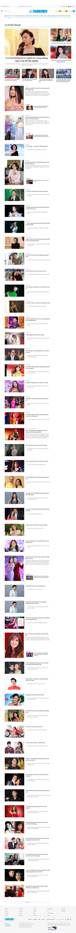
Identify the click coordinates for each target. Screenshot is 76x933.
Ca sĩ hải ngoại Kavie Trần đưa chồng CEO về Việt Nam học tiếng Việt (37, 163)
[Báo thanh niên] (38, 11)
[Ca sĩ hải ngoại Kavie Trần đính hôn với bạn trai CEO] (14, 482)
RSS (39, 919)
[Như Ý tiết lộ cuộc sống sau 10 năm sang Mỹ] (14, 450)
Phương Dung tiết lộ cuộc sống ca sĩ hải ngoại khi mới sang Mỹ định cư (38, 319)
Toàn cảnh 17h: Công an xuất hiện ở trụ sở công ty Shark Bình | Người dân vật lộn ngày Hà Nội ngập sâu (63, 80)
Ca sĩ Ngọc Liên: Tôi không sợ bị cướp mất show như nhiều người (37, 493)
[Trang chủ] (5, 16)
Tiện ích (26, 6)
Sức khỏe (27, 15)
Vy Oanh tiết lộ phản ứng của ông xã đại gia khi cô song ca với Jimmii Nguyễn (37, 118)
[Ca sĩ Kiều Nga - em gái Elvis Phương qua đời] (14, 150)
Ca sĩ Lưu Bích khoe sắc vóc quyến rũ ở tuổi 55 (37, 461)
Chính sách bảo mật (51, 919)
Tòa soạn (43, 919)
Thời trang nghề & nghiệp (31, 428)
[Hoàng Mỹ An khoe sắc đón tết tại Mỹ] (14, 700)
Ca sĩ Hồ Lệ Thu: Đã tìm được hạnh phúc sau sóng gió (38, 259)
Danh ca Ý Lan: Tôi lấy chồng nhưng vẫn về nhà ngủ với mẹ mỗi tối (37, 759)
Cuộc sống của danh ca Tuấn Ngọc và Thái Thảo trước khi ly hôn (12, 80)
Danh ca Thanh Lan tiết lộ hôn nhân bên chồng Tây (36, 634)
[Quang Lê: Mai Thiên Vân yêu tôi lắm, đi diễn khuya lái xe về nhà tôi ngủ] (14, 891)
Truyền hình (28, 237)
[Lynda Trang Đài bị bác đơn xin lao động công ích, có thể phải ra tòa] (14, 98)
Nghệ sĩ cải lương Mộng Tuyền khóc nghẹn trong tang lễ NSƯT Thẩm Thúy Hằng (38, 828)
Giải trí (45, 15)
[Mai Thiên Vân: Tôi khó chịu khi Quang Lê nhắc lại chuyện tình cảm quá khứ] (14, 843)
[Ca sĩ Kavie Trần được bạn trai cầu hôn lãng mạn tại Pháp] (14, 514)
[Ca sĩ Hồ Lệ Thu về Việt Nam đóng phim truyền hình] (14, 259)
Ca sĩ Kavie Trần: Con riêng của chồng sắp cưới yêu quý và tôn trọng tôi (38, 372)
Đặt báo (29, 919)
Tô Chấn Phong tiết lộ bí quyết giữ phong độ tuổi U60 (37, 791)
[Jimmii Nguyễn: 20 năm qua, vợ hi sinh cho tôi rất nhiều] (14, 779)
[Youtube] (68, 6)
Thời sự (11, 15)
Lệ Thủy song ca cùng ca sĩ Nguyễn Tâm (35, 742)
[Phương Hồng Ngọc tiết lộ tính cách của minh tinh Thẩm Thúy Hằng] (14, 827)
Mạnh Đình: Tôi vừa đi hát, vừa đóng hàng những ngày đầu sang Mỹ (36, 602)
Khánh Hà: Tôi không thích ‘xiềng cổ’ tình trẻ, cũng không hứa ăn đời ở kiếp (37, 876)
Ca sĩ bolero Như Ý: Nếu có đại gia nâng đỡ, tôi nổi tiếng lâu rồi (37, 449)
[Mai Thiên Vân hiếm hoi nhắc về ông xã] (60, 34)
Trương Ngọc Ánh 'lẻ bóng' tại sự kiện (35, 334)
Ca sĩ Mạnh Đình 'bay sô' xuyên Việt (34, 589)
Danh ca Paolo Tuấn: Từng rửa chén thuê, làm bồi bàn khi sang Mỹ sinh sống (38, 240)
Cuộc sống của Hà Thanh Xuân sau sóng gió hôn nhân (37, 213)
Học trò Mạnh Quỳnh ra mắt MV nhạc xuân (36, 683)
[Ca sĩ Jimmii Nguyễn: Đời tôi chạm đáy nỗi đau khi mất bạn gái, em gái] (29, 137)
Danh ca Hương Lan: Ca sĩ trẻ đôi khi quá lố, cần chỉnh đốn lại (37, 541)
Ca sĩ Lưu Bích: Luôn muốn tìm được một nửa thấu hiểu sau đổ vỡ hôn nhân (37, 855)
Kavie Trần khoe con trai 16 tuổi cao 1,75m (41, 181)
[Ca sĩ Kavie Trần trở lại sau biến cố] (14, 732)
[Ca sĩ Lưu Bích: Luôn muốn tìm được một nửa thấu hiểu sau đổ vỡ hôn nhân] (14, 859)
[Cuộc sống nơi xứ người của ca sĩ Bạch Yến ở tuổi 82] (14, 291)
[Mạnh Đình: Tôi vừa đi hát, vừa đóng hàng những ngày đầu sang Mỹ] (14, 607)
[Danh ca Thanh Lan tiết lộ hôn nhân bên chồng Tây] (14, 645)
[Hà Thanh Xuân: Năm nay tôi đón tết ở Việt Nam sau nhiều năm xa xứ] (14, 211)
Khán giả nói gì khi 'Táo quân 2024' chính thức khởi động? (38, 404)
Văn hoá (35, 911)
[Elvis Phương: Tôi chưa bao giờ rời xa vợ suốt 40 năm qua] (14, 354)
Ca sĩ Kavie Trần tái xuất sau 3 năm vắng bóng (37, 730)
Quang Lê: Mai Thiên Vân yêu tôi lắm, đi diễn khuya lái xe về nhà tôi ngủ (38, 844)
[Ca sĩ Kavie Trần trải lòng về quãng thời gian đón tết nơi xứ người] (14, 370)
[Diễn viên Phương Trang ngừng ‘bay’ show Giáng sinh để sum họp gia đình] (14, 434)
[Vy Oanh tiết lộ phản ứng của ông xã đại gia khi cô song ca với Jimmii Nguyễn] (14, 127)
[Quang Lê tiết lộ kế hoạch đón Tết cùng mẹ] (14, 195)
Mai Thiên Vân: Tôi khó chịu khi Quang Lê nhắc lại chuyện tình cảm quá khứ (37, 716)
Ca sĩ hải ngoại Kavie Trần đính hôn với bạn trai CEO (38, 274)
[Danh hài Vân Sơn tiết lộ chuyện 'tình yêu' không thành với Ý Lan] (14, 568)
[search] (12, 11)
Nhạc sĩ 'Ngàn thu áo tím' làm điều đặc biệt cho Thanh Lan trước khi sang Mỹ (41, 654)
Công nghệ (53, 15)
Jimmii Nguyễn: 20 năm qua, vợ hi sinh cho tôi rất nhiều (37, 775)
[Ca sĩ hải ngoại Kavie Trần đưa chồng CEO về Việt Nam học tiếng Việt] (14, 172)
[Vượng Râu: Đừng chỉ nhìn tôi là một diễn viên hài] (14, 402)
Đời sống (23, 15)
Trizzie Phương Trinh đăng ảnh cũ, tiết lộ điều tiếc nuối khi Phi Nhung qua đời (37, 663)
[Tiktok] (72, 6)
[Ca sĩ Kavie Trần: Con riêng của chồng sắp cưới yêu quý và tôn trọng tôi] (14, 418)
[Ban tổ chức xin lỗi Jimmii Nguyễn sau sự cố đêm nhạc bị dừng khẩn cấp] (14, 623)
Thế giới (15, 15)
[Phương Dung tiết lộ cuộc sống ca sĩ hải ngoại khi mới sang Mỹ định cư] (14, 322)
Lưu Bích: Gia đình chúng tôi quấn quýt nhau (36, 464)
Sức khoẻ (21, 911)
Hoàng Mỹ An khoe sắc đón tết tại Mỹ (35, 528)
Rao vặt (63, 911)
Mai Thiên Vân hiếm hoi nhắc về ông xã (61, 43)
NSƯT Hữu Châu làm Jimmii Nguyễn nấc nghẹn (37, 622)
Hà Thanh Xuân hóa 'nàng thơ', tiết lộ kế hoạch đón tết (61, 61)
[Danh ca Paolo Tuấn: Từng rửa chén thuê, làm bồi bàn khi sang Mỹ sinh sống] (14, 243)
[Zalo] (74, 6)
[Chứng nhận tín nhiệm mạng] (52, 929)
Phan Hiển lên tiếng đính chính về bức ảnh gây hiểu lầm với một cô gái (38, 699)
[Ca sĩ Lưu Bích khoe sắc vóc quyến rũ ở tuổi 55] (14, 466)
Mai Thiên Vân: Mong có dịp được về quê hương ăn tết (37, 711)
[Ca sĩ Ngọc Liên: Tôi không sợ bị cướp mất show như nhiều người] (14, 498)
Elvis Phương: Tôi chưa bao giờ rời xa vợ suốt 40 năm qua (37, 351)
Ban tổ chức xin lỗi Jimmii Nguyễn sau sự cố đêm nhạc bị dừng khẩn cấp (38, 618)
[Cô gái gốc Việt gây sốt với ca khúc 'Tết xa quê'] (14, 386)
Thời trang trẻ (68, 15)
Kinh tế (19, 15)
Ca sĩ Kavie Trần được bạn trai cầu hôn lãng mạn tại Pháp (37, 509)
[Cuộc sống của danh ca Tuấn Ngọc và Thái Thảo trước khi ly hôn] (12, 73)
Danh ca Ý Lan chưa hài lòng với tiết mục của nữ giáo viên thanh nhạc (38, 764)
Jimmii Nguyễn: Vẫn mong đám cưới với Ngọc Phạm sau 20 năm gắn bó (38, 780)
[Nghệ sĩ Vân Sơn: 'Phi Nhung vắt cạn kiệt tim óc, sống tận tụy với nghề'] (29, 578)
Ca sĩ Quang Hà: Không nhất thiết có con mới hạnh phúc (38, 228)
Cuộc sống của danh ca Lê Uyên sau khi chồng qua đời (38, 292)
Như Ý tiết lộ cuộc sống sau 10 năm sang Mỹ (36, 306)
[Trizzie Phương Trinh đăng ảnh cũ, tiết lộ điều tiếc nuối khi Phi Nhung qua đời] (14, 668)
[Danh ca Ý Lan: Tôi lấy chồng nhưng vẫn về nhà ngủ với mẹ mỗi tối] (14, 763)
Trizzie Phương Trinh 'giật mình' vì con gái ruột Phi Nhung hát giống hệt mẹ (37, 668)
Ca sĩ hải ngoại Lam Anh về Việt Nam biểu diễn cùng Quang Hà (38, 224)
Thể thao (49, 15)
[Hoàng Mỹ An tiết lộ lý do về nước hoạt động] (14, 530)
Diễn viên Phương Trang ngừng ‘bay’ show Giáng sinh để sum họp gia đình (36, 431)
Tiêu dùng (63, 15)
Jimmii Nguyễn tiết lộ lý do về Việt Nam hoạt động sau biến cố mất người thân (37, 812)
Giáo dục (34, 15)
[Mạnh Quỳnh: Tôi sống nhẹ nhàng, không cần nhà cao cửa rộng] (14, 684)
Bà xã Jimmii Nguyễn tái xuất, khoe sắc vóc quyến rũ (36, 807)
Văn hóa (42, 15)
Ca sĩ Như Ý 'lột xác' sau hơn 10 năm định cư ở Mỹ (38, 303)
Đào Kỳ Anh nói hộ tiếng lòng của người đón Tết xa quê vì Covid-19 (38, 386)
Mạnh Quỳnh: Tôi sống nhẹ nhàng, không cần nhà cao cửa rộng (37, 679)
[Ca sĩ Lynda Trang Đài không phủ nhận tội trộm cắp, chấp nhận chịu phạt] (46, 73)
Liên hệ (30, 6)
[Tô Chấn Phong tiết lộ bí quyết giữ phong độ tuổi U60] (14, 795)
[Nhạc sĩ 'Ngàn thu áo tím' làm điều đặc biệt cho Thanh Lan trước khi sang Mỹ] (29, 654)
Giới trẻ (30, 15)
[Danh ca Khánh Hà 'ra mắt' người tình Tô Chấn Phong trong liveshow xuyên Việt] (14, 875)
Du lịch (38, 15)
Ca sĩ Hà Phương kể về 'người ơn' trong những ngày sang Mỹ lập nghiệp (26, 59)
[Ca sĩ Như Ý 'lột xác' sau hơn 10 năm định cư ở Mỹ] (14, 307)
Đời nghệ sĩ (27, 115)
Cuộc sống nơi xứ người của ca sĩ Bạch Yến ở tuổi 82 (37, 287)
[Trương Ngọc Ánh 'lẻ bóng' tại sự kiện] (14, 338)
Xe (56, 15)
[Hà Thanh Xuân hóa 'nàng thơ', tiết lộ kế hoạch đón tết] (60, 52)
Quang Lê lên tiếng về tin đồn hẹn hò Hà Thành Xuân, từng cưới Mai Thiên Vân (38, 891)
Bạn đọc (63, 908)
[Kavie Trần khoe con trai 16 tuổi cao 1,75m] (29, 182)
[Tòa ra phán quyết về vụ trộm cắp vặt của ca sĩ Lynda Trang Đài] (29, 73)
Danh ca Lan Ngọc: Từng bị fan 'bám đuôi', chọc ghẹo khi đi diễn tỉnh (38, 244)
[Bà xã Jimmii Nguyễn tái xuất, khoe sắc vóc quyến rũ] (14, 811)
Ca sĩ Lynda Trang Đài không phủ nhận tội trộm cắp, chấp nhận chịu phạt (46, 80)
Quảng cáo (35, 919)
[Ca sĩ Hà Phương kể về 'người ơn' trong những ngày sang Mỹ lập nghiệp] (27, 42)
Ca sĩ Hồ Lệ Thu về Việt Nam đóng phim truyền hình (37, 255)
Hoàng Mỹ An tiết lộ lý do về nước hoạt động (36, 525)
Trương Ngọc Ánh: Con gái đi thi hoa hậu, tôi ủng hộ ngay (38, 339)
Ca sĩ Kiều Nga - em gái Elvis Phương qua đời (37, 146)
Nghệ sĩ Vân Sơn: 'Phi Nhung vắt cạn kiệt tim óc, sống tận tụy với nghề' (41, 577)
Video (59, 15)
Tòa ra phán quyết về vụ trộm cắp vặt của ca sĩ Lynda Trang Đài (29, 80)
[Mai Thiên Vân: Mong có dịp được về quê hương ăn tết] (14, 716)
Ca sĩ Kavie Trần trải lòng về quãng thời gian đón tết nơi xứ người (38, 367)
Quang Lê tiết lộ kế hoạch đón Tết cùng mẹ (37, 191)
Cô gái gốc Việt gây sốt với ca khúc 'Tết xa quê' (37, 382)
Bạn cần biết (21, 6)
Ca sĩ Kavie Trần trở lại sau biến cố (34, 513)
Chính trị (8, 15)
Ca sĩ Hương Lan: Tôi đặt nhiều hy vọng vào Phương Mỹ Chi (38, 546)
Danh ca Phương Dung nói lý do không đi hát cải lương (37, 324)
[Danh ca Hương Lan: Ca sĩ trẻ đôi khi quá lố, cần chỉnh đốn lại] (14, 546)
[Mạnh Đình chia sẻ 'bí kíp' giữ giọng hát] (14, 591)
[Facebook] (70, 6)
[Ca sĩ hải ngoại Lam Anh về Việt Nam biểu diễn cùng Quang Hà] (14, 227)
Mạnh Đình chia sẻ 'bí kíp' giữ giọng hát (35, 586)
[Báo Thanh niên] (9, 919)
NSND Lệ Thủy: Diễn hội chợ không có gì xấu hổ (37, 746)
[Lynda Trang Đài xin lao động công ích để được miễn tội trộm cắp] (29, 108)
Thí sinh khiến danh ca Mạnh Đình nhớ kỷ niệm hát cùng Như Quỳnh (37, 607)
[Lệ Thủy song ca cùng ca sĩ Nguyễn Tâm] (14, 747)
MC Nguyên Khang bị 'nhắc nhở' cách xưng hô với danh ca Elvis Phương (37, 356)
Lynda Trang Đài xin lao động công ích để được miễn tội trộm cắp (41, 107)
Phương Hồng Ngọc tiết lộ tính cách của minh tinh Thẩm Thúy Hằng (37, 823)
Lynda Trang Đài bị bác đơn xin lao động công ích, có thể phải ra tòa (37, 89)
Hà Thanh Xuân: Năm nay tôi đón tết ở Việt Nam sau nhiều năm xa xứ (37, 208)
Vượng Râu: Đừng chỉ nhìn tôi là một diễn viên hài (37, 399)
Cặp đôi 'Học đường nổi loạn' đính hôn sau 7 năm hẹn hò (38, 482)
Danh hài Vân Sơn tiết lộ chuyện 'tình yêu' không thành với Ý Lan (37, 557)
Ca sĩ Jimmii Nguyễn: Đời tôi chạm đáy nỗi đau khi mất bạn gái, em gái (41, 136)
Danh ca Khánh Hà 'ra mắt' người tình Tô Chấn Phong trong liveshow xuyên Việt (38, 796)
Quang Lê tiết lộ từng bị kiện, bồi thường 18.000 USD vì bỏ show (38, 195)
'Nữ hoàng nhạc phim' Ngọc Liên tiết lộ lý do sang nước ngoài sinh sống (37, 498)
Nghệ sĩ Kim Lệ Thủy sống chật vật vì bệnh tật (37, 149)
